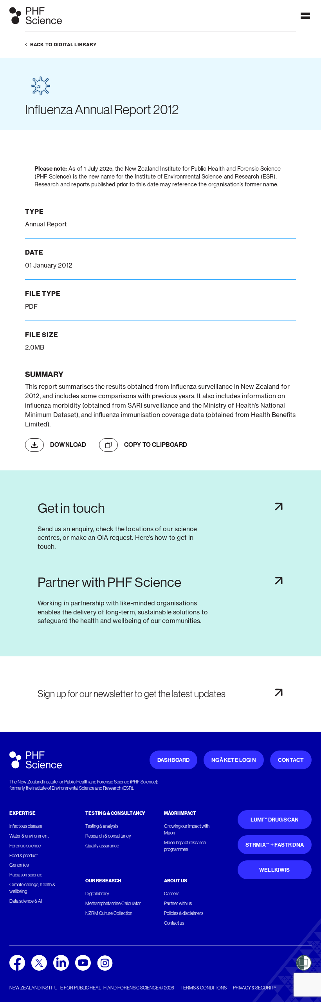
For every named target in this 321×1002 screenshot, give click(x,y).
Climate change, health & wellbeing (32, 888)
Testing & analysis (101, 826)
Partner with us (178, 903)
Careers (171, 893)
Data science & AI (25, 901)
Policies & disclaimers (184, 913)
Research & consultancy (108, 836)
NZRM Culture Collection (108, 913)
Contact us (174, 923)
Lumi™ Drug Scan (275, 819)
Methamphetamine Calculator (113, 903)
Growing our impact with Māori (187, 829)
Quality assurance (102, 846)
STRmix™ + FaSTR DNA (274, 845)
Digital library (97, 893)
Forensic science (25, 846)
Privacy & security (254, 988)
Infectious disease (25, 826)
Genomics (19, 865)
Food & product (23, 855)
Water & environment (29, 836)
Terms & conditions (203, 988)
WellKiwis (274, 870)
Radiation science (26, 875)
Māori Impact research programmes (185, 846)
